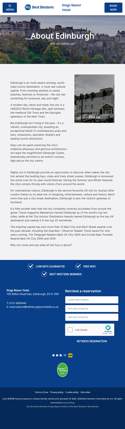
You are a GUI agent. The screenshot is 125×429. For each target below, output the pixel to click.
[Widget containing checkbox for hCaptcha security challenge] (89, 330)
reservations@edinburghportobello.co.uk (33, 307)
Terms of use (41, 392)
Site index (85, 392)
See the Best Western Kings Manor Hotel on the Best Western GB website (62, 406)
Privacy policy (56, 392)
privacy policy (67, 402)
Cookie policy (72, 392)
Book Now (113, 7)
